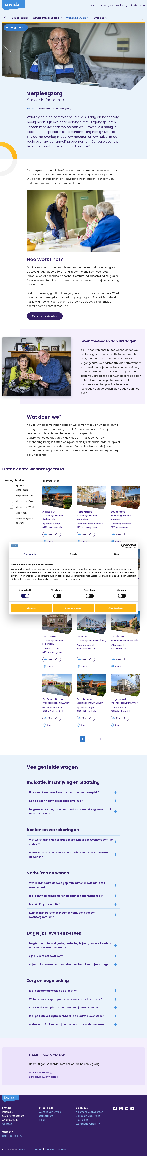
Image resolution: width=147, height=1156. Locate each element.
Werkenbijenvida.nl (86, 1124)
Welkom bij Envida (5, 18)
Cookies (50, 1149)
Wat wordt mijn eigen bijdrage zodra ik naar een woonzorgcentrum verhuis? (71, 842)
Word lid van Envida (50, 1112)
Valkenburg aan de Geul (24, 520)
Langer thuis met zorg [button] (46, 18)
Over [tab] (116, 554)
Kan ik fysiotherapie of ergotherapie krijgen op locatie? (63, 1007)
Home (30, 108)
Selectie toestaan (73, 608)
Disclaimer (36, 1149)
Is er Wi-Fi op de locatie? (44, 904)
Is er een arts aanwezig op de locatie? (53, 990)
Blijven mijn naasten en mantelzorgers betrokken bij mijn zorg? (68, 964)
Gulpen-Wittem (24, 495)
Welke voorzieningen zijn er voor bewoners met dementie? (65, 999)
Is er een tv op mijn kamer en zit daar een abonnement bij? (66, 896)
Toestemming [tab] (30, 554)
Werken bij (121, 5)
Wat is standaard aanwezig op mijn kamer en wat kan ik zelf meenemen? (67, 885)
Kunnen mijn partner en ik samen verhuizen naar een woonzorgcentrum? (62, 915)
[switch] (57, 596)
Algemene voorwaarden (89, 1112)
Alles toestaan (115, 608)
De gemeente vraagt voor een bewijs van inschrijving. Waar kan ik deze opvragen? (70, 811)
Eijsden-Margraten (22, 487)
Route (50, 541)
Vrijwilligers (107, 5)
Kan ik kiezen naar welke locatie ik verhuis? (56, 801)
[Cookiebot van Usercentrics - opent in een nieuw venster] (123, 546)
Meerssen (21, 512)
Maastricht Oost (25, 501)
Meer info (53, 534)
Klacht (42, 1120)
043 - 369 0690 (10, 1136)
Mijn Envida (139, 5)
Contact (93, 5)
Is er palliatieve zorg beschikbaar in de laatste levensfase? (66, 1016)
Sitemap (62, 1149)
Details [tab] (73, 554)
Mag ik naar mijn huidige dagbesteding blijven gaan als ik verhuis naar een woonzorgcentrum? (70, 945)
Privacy (23, 1149)
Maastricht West (25, 507)
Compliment (46, 1116)
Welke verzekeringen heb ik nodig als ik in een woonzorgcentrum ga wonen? (69, 855)
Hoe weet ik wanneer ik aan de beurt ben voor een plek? (64, 792)
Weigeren (31, 608)
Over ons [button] (99, 18)
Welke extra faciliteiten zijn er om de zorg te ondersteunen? (66, 1024)
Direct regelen (20, 18)
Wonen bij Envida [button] (76, 18)
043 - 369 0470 (39, 1072)
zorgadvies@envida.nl (42, 1077)
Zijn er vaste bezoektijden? (46, 956)
